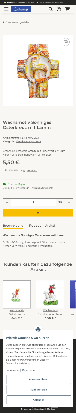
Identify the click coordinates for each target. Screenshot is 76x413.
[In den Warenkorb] (5, 33)
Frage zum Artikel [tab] (42, 225)
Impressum (12, 370)
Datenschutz (29, 370)
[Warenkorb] (67, 9)
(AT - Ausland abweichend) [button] (40, 188)
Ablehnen (39, 399)
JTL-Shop (51, 409)
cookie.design (37, 409)
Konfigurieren (38, 389)
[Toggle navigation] (6, 7)
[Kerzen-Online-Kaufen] (21, 9)
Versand (32, 170)
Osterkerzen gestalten (28, 141)
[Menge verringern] (7, 202)
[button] (51, 9)
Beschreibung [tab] (13, 225)
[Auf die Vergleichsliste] (66, 42)
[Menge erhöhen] (69, 202)
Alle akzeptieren (38, 379)
